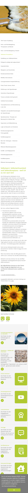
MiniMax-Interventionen (6, 77)
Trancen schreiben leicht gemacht (9, 97)
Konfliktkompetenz (5, 158)
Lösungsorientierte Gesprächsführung (10, 81)
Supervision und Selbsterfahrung (9, 123)
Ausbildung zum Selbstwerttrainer (9, 58)
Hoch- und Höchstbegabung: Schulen (10, 50)
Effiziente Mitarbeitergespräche (8, 146)
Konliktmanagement (6, 137)
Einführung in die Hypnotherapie (9, 89)
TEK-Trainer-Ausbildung (7, 40)
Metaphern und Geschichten (8, 70)
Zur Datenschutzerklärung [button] (9, 486)
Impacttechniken (5, 66)
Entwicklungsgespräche (6, 154)
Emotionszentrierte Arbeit (7, 73)
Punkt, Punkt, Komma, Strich (8, 85)
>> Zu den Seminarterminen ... (8, 275)
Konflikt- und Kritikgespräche (8, 150)
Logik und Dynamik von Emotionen (9, 127)
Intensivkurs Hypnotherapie (7, 93)
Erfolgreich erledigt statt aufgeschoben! (10, 62)
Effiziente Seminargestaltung (8, 162)
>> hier (12, 281)
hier (20, 248)
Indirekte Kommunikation (7, 100)
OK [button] (14, 490)
